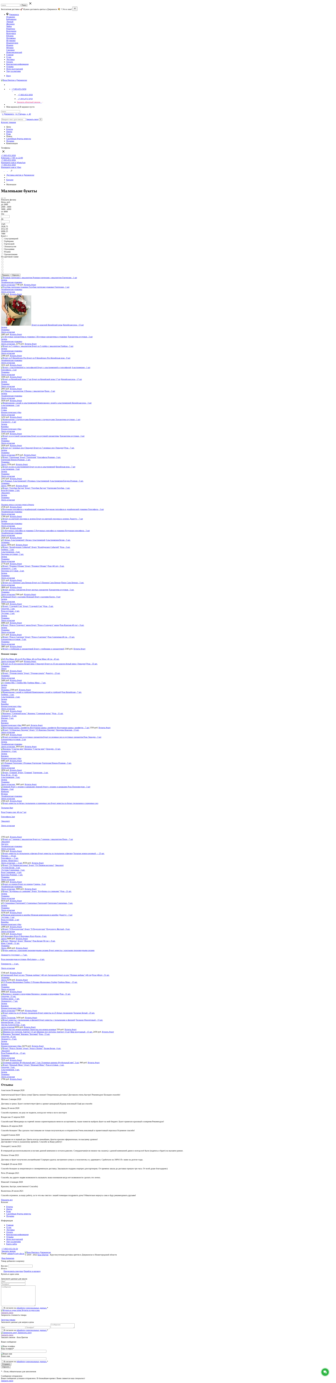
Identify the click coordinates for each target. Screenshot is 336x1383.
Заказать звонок (8, 1251)
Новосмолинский (14, 52)
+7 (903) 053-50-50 (9, 1249)
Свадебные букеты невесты (18, 139)
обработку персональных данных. (32, 1308)
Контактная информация (17, 64)
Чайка (9, 26)
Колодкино (11, 31)
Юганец (10, 36)
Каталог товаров (8, 122)
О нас (8, 57)
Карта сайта (11, 1244)
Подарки (10, 141)
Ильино (9, 45)
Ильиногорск (12, 43)
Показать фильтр (8, 200)
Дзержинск (14, 14)
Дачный (9, 21)
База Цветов (43, 1255)
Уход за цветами (13, 71)
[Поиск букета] (2, 170)
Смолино (10, 50)
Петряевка (11, 38)
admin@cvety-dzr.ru (15, 1253)
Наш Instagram (7, 1258)
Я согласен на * (26, 1308)
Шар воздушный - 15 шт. (81, 1032)
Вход (8, 76)
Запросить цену (24, 1333)
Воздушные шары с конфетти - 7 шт (73, 728)
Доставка (10, 59)
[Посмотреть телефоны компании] (6, 170)
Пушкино (10, 17)
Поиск (24, 5)
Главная (9, 55)
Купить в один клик (30, 1310)
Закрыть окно (32, 119)
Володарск (11, 33)
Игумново (10, 40)
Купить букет (30, 285)
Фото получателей (14, 69)
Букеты (9, 129)
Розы (8, 134)
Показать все (7, 1200)
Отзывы (10, 66)
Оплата (9, 62)
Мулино (10, 47)
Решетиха (10, 29)
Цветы (9, 131)
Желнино (10, 24)
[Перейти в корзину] (9, 170)
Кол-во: (4, 1266)
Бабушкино (11, 19)
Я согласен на (26, 1361)
